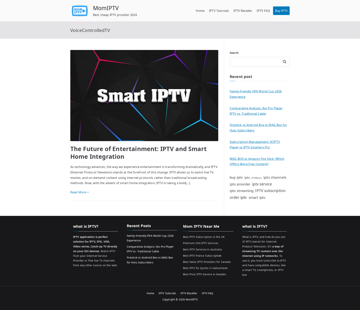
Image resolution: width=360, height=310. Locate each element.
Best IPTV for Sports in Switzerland (205, 268)
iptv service (262, 184)
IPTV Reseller (242, 11)
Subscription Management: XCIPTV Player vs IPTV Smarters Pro (255, 144)
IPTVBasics (256, 178)
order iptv (238, 197)
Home (200, 11)
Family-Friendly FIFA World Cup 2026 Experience (256, 94)
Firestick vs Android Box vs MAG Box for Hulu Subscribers (258, 127)
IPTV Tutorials (219, 11)
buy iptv (236, 177)
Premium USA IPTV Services (200, 243)
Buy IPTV (281, 11)
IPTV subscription (270, 190)
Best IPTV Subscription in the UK (204, 237)
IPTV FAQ (263, 11)
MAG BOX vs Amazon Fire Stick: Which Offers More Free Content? (257, 161)
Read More (78, 192)
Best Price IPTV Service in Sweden (204, 274)
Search (234, 52)
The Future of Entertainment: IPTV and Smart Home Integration (138, 153)
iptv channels (274, 177)
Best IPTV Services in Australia (202, 249)
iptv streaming (242, 190)
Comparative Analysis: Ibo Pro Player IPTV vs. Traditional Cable (256, 111)
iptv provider (240, 184)
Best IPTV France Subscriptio (202, 255)
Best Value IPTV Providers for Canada (207, 262)
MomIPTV (106, 8)
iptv (247, 177)
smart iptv (257, 197)
